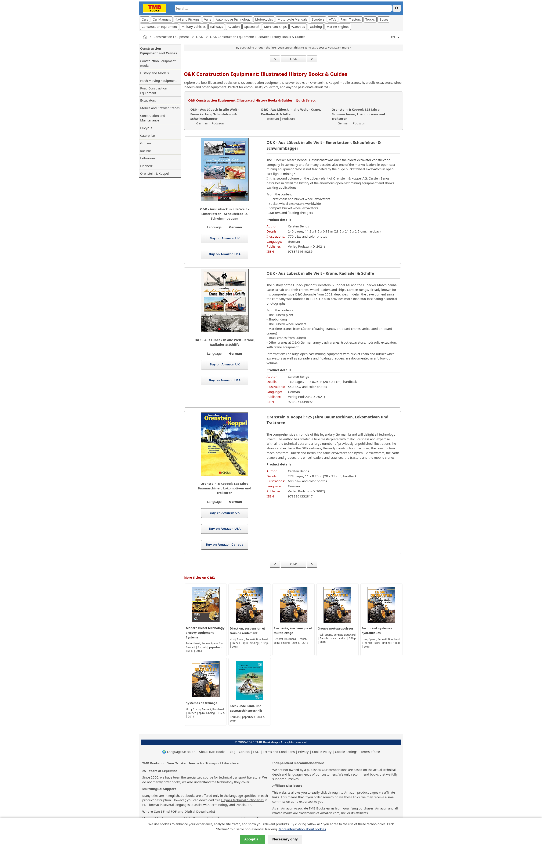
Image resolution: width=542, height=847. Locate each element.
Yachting (316, 26)
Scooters (318, 19)
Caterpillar (147, 135)
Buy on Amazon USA (224, 254)
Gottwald (146, 143)
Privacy (303, 751)
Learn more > (342, 47)
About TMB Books (212, 751)
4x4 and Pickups (187, 19)
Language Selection (181, 751)
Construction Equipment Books (158, 63)
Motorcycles (264, 19)
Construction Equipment (159, 26)
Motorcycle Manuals (292, 19)
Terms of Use (370, 751)
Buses (383, 19)
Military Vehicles (194, 26)
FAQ (256, 751)
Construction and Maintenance (152, 117)
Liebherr (146, 166)
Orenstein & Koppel (154, 173)
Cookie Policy (322, 751)
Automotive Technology (233, 19)
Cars (145, 19)
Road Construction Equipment (153, 90)
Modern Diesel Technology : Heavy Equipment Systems (205, 632)
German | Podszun (214, 116)
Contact (244, 751)
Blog (232, 751)
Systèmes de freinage (201, 703)
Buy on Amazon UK (224, 238)
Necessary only (285, 839)
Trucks (370, 19)
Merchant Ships (275, 26)
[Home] (145, 37)
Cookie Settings (346, 751)
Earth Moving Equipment (158, 80)
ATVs (332, 19)
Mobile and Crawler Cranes (160, 108)
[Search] (397, 8)
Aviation (234, 26)
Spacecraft (251, 26)
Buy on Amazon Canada (224, 544)
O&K (199, 37)
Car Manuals (162, 19)
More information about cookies (302, 829)
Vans (207, 19)
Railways (216, 26)
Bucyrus (146, 128)
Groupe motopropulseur (335, 628)
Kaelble (145, 151)
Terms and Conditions (279, 751)
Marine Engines (337, 26)
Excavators (148, 100)
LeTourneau (148, 158)
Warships (298, 26)
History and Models (154, 73)
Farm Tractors (351, 19)
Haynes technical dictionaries (242, 800)
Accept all (252, 839)
